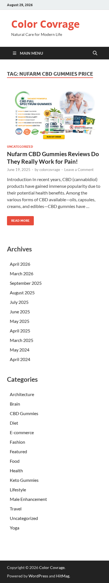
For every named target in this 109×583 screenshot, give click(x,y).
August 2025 (22, 292)
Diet (14, 422)
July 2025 (19, 302)
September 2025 (26, 283)
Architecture (22, 394)
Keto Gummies (24, 480)
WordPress (38, 575)
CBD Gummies (24, 413)
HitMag (62, 575)
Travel (16, 508)
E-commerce (22, 432)
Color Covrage (45, 24)
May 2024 (19, 349)
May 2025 (19, 321)
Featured (18, 451)
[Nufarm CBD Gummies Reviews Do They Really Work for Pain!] (54, 114)
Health (16, 470)
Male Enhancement (28, 499)
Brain (15, 403)
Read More (18, 219)
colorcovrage (49, 169)
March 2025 (21, 340)
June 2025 (20, 311)
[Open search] (95, 53)
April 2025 (20, 330)
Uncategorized (20, 147)
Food (15, 461)
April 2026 (20, 264)
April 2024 (20, 359)
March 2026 (21, 273)
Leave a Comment (79, 169)
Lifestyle (18, 489)
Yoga (14, 527)
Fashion (17, 442)
